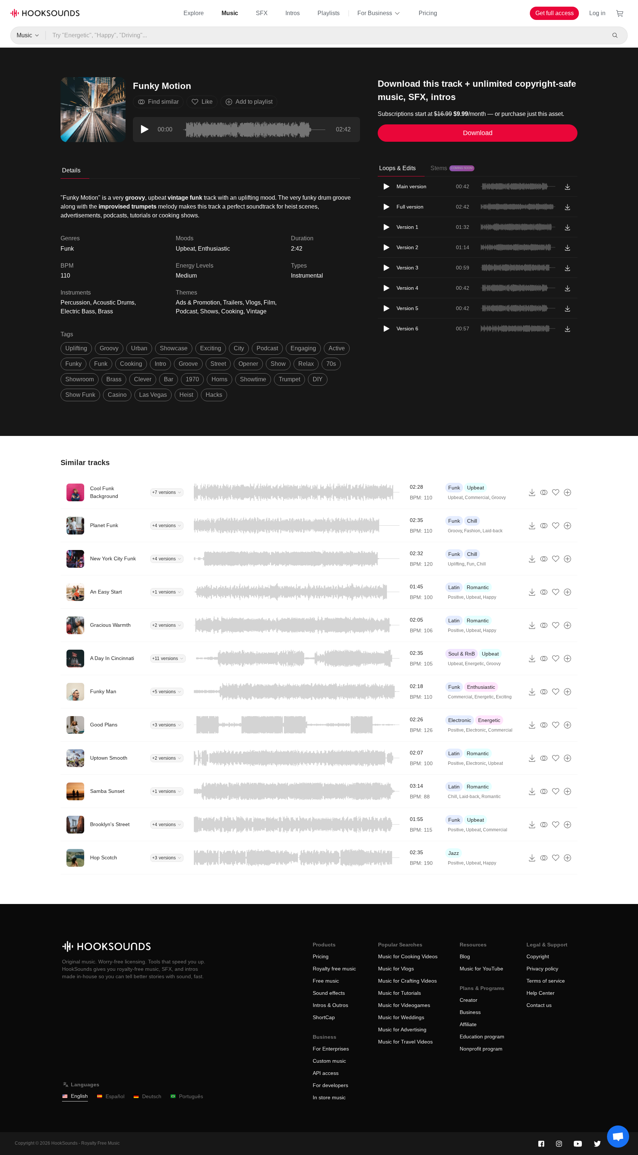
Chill (472, 521)
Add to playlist (254, 102)
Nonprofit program (481, 1049)
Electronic (459, 720)
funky (73, 364)
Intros (292, 13)
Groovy (498, 497)
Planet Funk (104, 525)
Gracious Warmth (110, 625)
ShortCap (324, 1017)
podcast (267, 348)
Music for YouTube (481, 969)
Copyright (537, 956)
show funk (80, 395)
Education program (482, 1036)
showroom (79, 379)
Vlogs (253, 302)
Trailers (233, 302)
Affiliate (468, 1024)
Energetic (474, 663)
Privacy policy (542, 969)
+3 (164, 725)
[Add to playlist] (567, 492)
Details (71, 170)
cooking (131, 364)
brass (113, 379)
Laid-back (492, 530)
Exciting (504, 696)
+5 (164, 691)
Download (478, 133)
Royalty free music (334, 969)
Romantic (478, 587)
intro (160, 364)
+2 (164, 625)
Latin (454, 587)
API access (326, 1073)
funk (100, 364)
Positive (456, 597)
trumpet (289, 379)
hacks (214, 395)
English (79, 1096)
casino (117, 395)
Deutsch (151, 1096)
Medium (186, 275)
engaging (303, 348)
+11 (165, 658)
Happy (489, 597)
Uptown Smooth (108, 758)
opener (248, 364)
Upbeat (185, 248)
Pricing (428, 13)
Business (470, 1012)
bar (168, 379)
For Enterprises (331, 1049)
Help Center (540, 993)
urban (139, 348)
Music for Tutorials (399, 993)
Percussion (75, 302)
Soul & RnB (461, 654)
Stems (452, 168)
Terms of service (545, 981)
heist (186, 395)
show (278, 364)
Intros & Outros (330, 1005)
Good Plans (103, 725)
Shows (209, 311)
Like (207, 102)
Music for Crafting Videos (407, 981)
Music (230, 13)
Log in (597, 13)
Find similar (163, 102)
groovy (109, 348)
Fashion (472, 530)
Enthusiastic (214, 248)
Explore (193, 13)
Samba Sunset (107, 791)
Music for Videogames (404, 1005)
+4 (164, 525)
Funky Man (103, 691)
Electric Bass (78, 311)
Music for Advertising (402, 1029)
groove (188, 364)
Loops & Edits (397, 168)
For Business (374, 13)
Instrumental (307, 275)
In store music (329, 1097)
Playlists (329, 13)
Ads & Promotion (198, 302)
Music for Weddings (401, 1017)
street (218, 364)
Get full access (554, 13)
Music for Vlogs (396, 969)
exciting (210, 348)
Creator (468, 1000)
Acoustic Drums (113, 302)
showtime (253, 379)
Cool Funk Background (104, 492)
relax (306, 364)
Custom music (329, 1061)
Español (115, 1096)
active (337, 348)
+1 (164, 592)
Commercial (477, 497)
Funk (454, 488)
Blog (465, 956)
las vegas (153, 395)
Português (191, 1096)
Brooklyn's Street (110, 824)
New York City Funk (113, 558)
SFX (262, 13)
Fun (470, 564)
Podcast (186, 311)
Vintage (256, 311)
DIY (318, 379)
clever (142, 379)
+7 (164, 492)
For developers (330, 1085)
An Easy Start (106, 592)
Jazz (453, 853)
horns (219, 379)
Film (269, 302)
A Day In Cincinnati (112, 658)
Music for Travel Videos (405, 1042)
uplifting (76, 348)
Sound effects (329, 993)
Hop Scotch (103, 857)
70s (331, 364)
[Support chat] (618, 1136)
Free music (326, 981)
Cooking (232, 311)
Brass (105, 311)
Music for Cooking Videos (408, 956)
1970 (192, 379)
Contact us (539, 1005)
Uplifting (456, 564)
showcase (174, 348)
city (239, 348)
